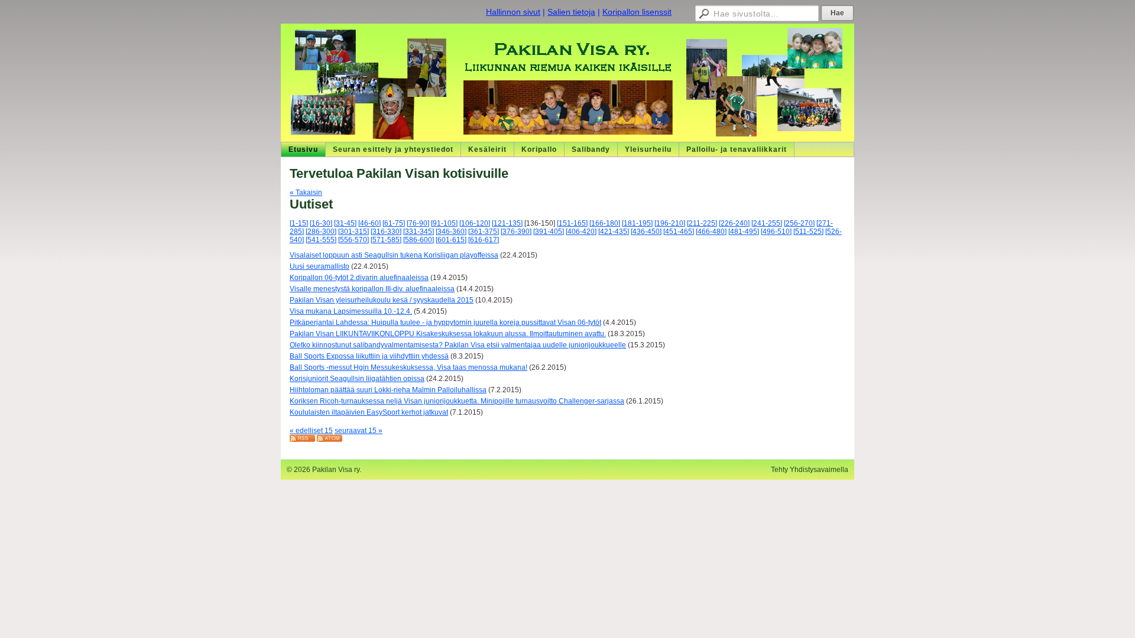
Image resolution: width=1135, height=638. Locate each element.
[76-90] (418, 223)
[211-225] (702, 223)
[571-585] (386, 240)
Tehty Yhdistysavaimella (809, 470)
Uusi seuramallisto (319, 266)
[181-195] (637, 223)
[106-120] (474, 223)
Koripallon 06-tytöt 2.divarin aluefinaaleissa (359, 278)
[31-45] (345, 223)
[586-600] (418, 240)
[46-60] (369, 223)
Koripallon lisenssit (637, 12)
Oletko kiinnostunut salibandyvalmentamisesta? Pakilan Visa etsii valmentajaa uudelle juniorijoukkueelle (458, 345)
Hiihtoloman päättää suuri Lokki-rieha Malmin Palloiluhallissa (388, 390)
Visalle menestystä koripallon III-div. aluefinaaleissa (372, 289)
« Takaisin (306, 192)
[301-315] (353, 231)
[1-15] (299, 223)
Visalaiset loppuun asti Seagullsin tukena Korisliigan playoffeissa (394, 255)
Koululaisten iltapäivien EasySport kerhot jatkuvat (369, 412)
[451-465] (678, 231)
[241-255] (766, 223)
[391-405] (548, 231)
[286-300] (321, 231)
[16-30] (321, 223)
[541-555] (321, 240)
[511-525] (808, 231)
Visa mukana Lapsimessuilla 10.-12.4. (351, 311)
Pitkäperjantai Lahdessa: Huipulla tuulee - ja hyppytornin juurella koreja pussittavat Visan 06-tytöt (445, 322)
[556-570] (353, 240)
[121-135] (507, 223)
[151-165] (572, 223)
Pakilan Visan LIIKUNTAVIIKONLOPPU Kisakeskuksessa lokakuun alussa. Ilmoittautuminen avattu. (448, 334)
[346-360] (451, 231)
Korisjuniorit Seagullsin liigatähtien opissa (357, 379)
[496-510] (776, 231)
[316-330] (386, 231)
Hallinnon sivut (513, 12)
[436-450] (646, 231)
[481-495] (743, 231)
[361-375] (483, 231)
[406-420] (581, 231)
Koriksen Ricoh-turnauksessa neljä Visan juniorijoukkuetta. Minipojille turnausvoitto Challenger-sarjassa (457, 401)
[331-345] (418, 231)
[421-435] (613, 231)
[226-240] (734, 223)
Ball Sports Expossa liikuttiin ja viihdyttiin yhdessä (369, 356)
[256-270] (799, 223)
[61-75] (393, 223)
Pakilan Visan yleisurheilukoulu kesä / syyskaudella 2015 (382, 300)
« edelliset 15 (311, 431)
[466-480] (711, 231)
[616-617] (483, 240)
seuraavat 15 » (358, 431)
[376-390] (516, 231)
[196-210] (669, 223)
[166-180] (604, 223)
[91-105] (444, 223)
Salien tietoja (571, 12)
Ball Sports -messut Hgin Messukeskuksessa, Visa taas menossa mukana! (408, 367)
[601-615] (451, 240)
